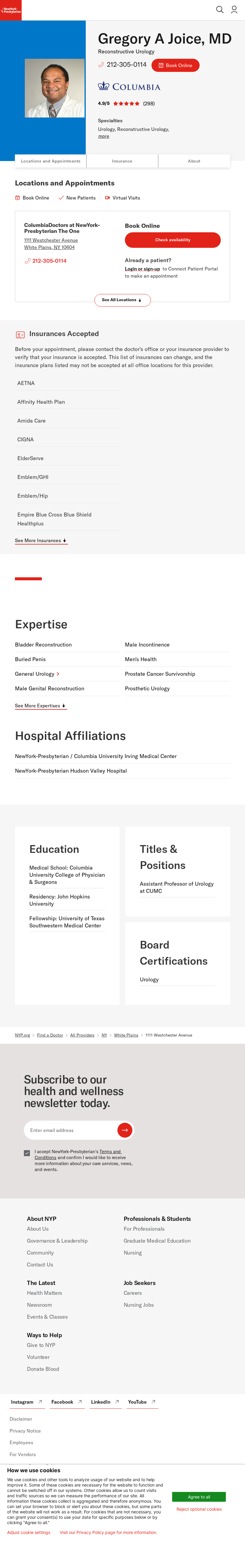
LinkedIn (100, 1402)
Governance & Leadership (57, 1240)
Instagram (22, 1402)
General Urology (34, 673)
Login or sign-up (142, 269)
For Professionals (144, 1228)
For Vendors (23, 1454)
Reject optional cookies (199, 1509)
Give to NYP (41, 1345)
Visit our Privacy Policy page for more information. (108, 1532)
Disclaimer (21, 1419)
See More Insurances (38, 540)
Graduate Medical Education (157, 1240)
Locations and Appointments (51, 161)
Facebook (62, 1402)
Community (40, 1252)
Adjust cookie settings (28, 1532)
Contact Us (40, 1264)
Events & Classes (47, 1316)
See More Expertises (37, 706)
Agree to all (199, 1496)
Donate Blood (43, 1368)
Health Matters (44, 1292)
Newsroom (39, 1304)
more (103, 136)
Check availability (172, 239)
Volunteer (38, 1357)
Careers (133, 1292)
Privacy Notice (25, 1431)
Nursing (133, 1252)
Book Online (179, 65)
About (194, 161)
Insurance (122, 161)
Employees (21, 1442)
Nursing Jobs (139, 1304)
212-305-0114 (127, 64)
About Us (38, 1228)
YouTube (137, 1402)
